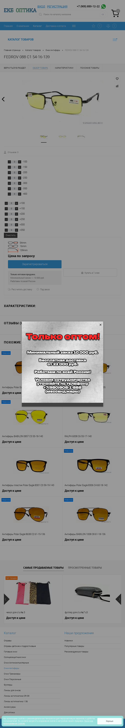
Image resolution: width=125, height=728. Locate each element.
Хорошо (109, 721)
